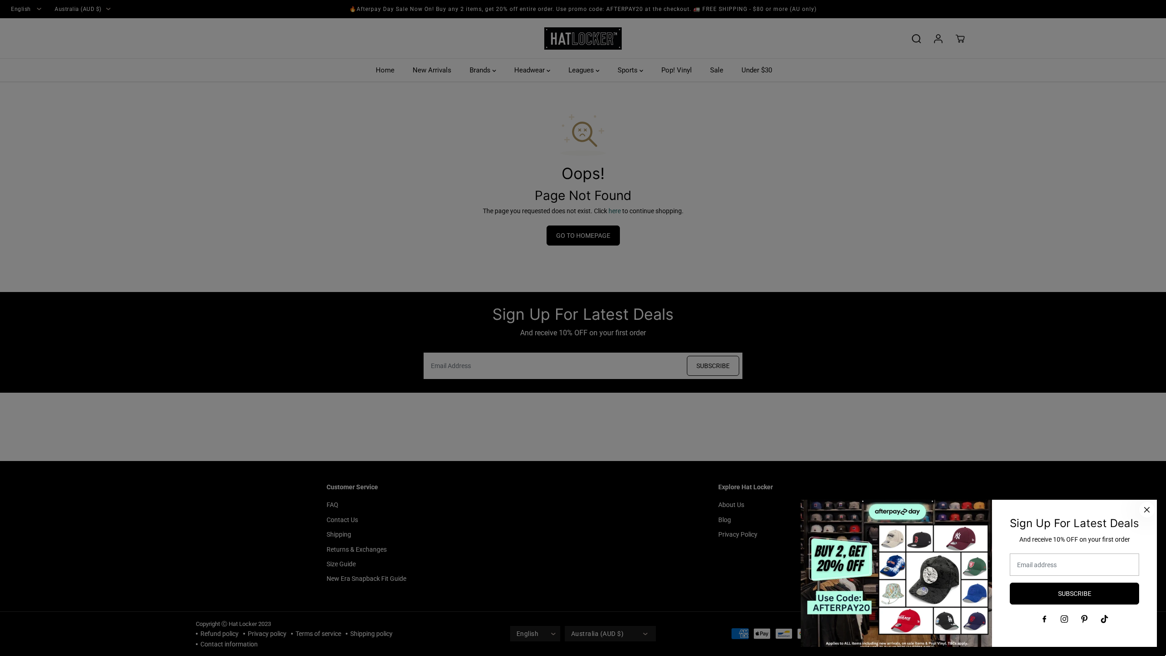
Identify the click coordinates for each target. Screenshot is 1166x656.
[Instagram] (1064, 619)
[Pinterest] (1084, 619)
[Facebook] (1044, 619)
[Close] (1147, 510)
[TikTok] (1104, 619)
